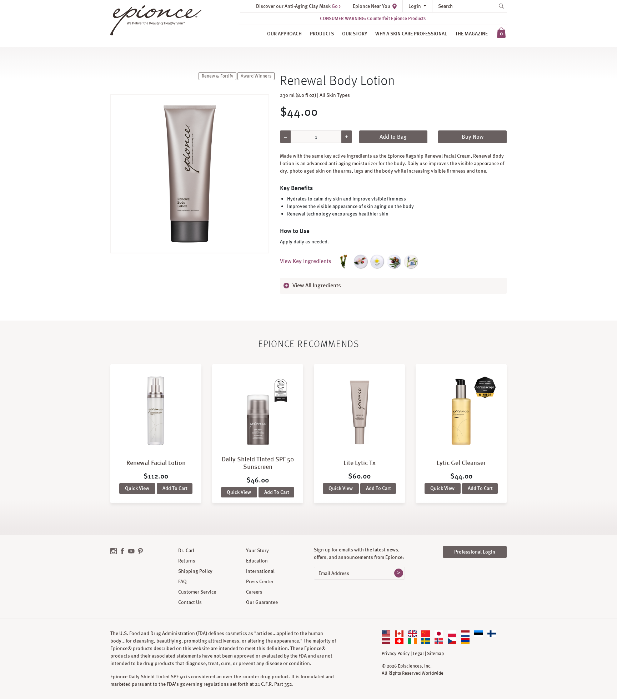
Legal (418, 653)
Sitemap (435, 653)
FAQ (182, 581)
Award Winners (256, 76)
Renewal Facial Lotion (156, 462)
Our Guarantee (262, 602)
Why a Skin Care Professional (411, 33)
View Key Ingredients (305, 261)
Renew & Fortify (217, 76)
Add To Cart (174, 488)
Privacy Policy (396, 653)
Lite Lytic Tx (359, 462)
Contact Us (190, 602)
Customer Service (197, 592)
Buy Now (472, 136)
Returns (186, 560)
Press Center (260, 581)
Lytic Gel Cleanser (461, 462)
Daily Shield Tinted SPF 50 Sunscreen (258, 462)
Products (322, 33)
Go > (336, 6)
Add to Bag (393, 136)
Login (415, 6)
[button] (393, 286)
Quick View (137, 488)
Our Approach (284, 33)
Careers (254, 592)
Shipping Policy (195, 571)
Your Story (257, 550)
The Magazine (471, 33)
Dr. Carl (186, 550)
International (260, 571)
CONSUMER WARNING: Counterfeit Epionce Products (373, 18)
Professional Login (474, 552)
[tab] (393, 286)
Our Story (354, 33)
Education (257, 560)
